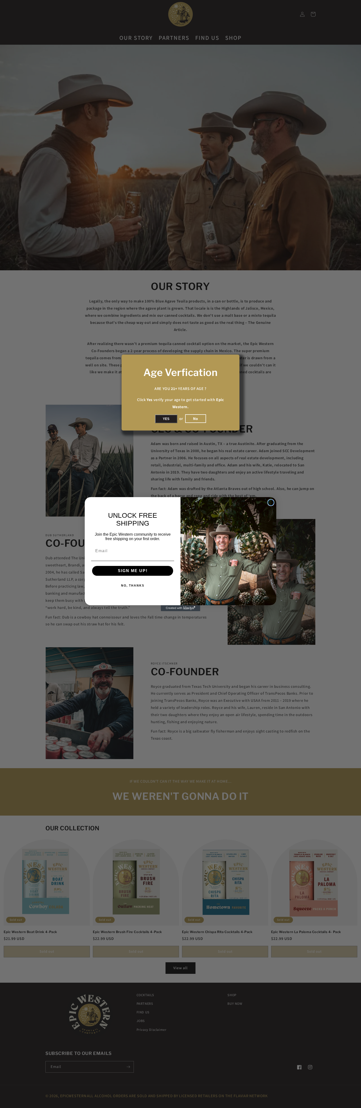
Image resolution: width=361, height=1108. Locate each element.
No (195, 418)
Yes (166, 419)
